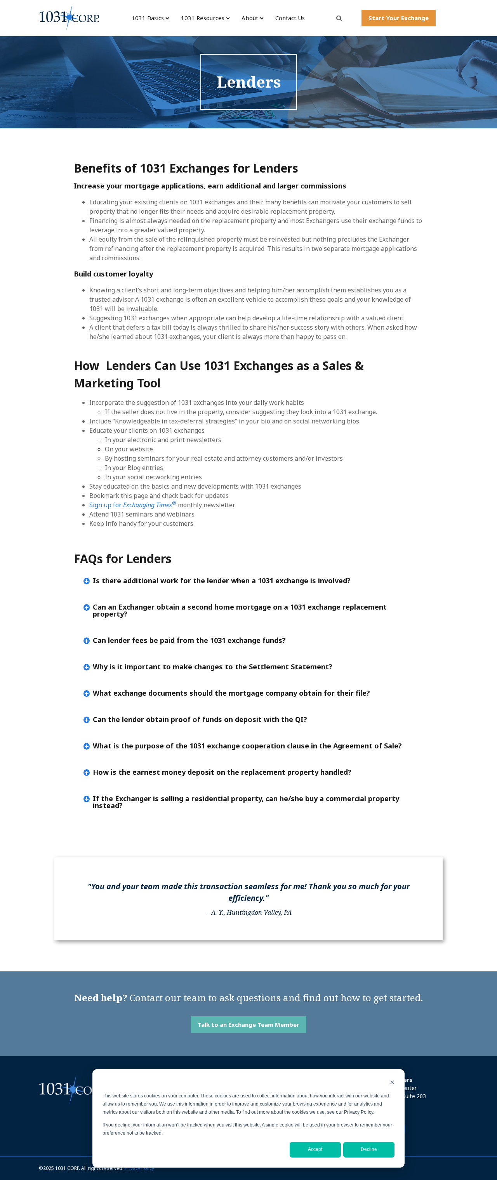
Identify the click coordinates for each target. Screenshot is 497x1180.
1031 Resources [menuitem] (202, 18)
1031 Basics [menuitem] (148, 18)
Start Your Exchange (398, 18)
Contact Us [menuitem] (290, 18)
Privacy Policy (139, 1168)
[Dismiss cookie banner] (392, 1083)
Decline (369, 1149)
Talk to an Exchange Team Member (248, 1024)
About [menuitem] (250, 18)
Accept (315, 1149)
